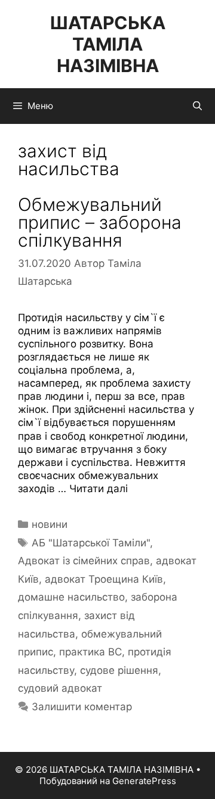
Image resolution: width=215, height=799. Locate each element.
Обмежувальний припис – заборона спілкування (100, 222)
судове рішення (119, 670)
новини (49, 524)
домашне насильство (71, 597)
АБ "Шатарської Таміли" (91, 543)
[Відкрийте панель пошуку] (197, 106)
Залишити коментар (82, 707)
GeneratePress (144, 780)
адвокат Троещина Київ (104, 579)
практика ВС (90, 652)
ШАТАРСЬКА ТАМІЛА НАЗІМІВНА (107, 44)
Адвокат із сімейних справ (84, 561)
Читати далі (98, 489)
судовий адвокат (60, 688)
